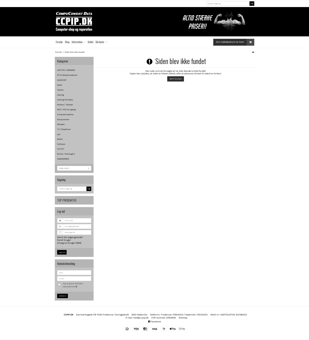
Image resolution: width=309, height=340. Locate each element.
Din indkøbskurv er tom (230, 41)
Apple (59, 85)
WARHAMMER (63, 159)
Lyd (58, 134)
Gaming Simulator (65, 100)
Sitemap (183, 317)
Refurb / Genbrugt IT (66, 154)
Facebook (155, 321)
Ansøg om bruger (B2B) (69, 243)
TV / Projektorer (64, 129)
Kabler (60, 139)
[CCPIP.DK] (154, 21)
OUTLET (60, 149)
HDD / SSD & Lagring (66, 109)
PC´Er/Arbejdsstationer (67, 75)
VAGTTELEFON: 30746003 (233, 314)
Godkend (62, 296)
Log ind (62, 252)
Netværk (61, 124)
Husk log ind (70, 232)
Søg (251, 3)
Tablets (60, 90)
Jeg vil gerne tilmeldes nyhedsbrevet (76, 285)
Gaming (60, 95)
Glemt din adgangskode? (70, 237)
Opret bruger (64, 240)
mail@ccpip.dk (141, 317)
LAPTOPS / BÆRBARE (66, 70)
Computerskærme (65, 114)
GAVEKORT (62, 80)
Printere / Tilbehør (65, 105)
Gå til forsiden (175, 79)
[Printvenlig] (253, 52)
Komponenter (63, 119)
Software (61, 144)
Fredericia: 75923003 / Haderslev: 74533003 (184, 314)
